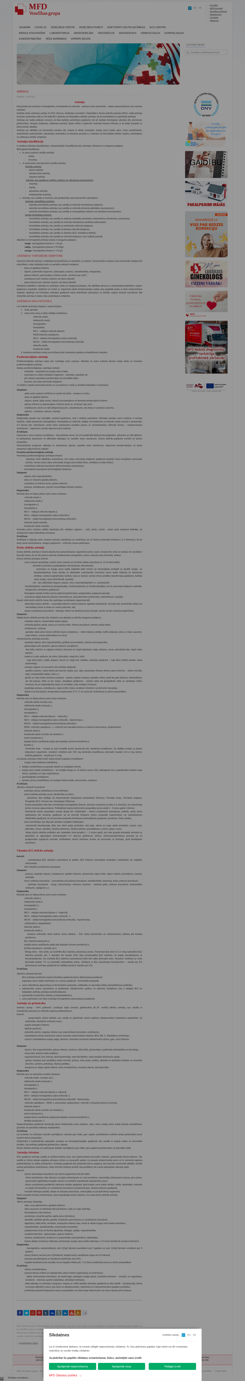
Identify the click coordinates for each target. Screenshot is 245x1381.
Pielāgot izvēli (172, 1366)
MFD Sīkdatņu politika (65, 1375)
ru (189, 1335)
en (194, 1335)
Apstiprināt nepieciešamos (72, 1366)
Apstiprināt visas (121, 1366)
